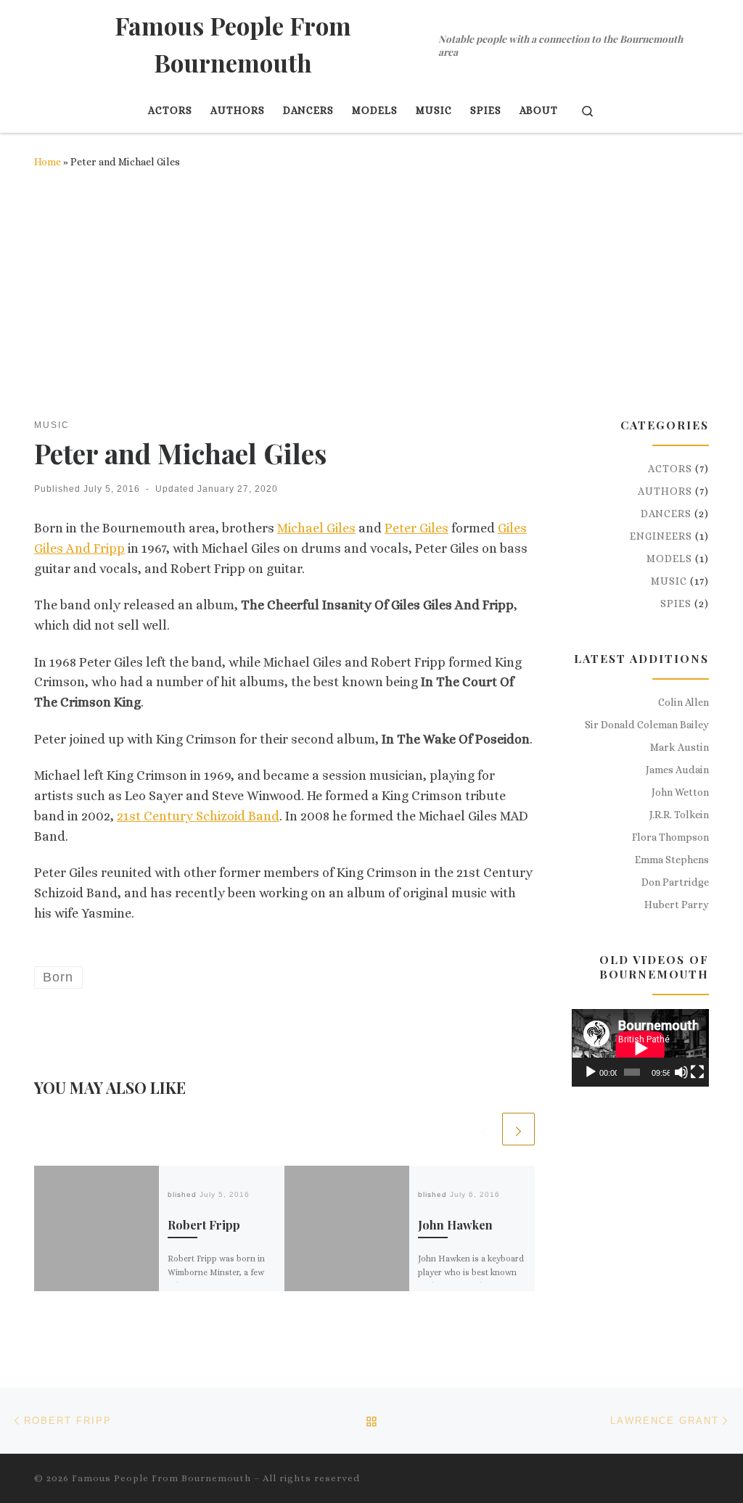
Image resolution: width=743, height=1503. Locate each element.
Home (47, 162)
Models (669, 558)
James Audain (677, 769)
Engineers (661, 536)
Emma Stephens (672, 859)
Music (669, 581)
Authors (665, 491)
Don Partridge (675, 882)
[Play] (590, 1072)
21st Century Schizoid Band (198, 816)
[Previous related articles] (483, 1129)
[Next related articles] (518, 1129)
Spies (675, 603)
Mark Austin (679, 747)
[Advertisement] (371, 294)
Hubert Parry (676, 904)
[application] (640, 1048)
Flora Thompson (670, 837)
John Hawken (455, 1224)
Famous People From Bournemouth (161, 1478)
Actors (670, 468)
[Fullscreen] (697, 1072)
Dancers (666, 513)
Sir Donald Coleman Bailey (647, 724)
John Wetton (680, 792)
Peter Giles (416, 528)
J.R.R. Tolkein (679, 814)
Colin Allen (683, 702)
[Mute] (681, 1072)
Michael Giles (316, 528)
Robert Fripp (204, 1224)
